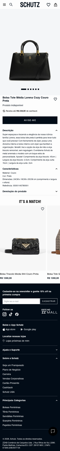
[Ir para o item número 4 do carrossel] (35, 89)
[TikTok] (10, 314)
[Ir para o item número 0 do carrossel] (23, 89)
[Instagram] (4, 314)
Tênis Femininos (11, 412)
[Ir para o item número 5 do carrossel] (38, 89)
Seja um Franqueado (13, 365)
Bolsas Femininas (11, 407)
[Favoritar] (55, 99)
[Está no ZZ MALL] (49, 312)
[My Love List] (48, 5)
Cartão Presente (11, 383)
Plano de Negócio (11, 369)
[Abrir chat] (52, 431)
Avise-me (30, 120)
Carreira (7, 374)
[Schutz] (30, 4)
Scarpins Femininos (12, 420)
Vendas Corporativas (13, 378)
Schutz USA (9, 392)
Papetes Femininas (12, 425)
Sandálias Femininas (13, 416)
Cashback (8, 387)
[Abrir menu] (4, 5)
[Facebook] (17, 314)
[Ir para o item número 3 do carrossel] (33, 89)
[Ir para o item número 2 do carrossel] (30, 89)
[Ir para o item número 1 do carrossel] (28, 89)
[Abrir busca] (11, 5)
